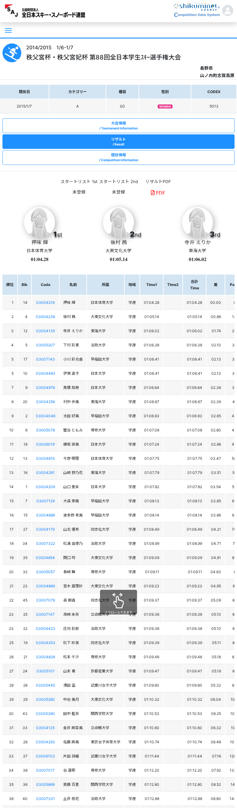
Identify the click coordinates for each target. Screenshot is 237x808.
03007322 (45, 543)
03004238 (45, 316)
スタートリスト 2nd (118, 181)
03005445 (45, 685)
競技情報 (119, 157)
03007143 (45, 359)
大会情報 (119, 125)
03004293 (45, 742)
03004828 (45, 657)
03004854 (45, 557)
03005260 (45, 699)
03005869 (45, 784)
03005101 (45, 671)
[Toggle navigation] (7, 30)
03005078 (45, 430)
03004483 (45, 373)
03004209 (45, 486)
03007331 (45, 798)
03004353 (45, 642)
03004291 (45, 472)
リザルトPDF (158, 181)
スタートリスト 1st (79, 181)
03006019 (45, 444)
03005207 (45, 345)
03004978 (45, 387)
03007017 (45, 770)
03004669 (45, 586)
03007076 (45, 600)
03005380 (45, 713)
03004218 (45, 302)
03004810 (45, 458)
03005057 (45, 571)
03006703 (45, 756)
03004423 (45, 628)
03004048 (45, 416)
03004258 (45, 401)
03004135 (45, 331)
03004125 (45, 727)
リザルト (118, 141)
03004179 (45, 529)
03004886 (45, 515)
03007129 (45, 501)
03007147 (45, 614)
